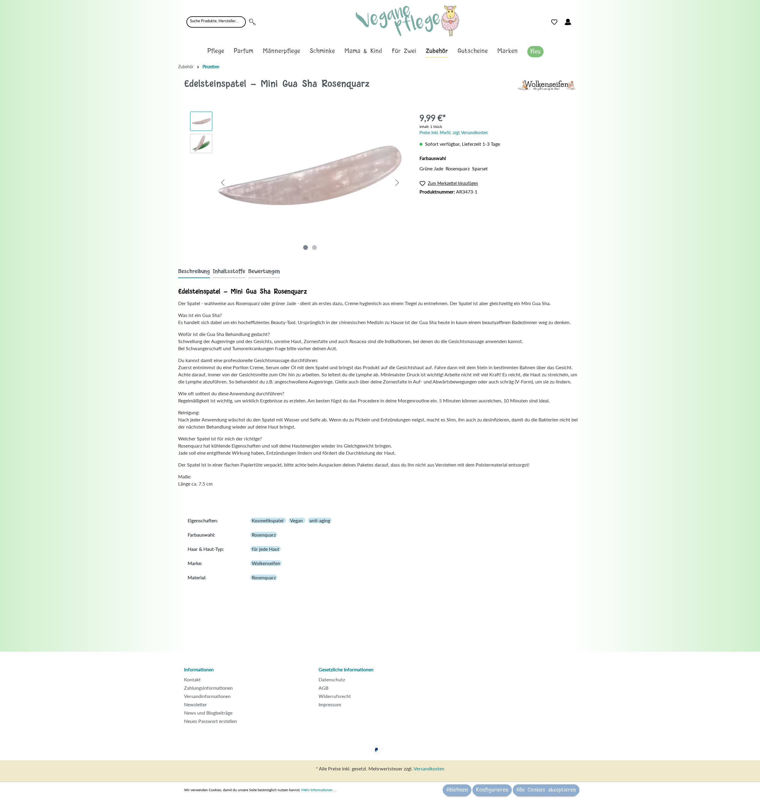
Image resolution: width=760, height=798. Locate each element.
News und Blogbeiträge (208, 712)
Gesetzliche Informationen (346, 669)
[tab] (194, 271)
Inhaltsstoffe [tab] (229, 272)
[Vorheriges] (222, 182)
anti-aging (319, 520)
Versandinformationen (207, 696)
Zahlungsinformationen (208, 688)
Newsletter (195, 704)
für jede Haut (265, 549)
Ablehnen (457, 790)
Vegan (297, 520)
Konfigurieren (492, 790)
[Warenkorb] (578, 20)
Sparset (480, 168)
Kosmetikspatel (268, 520)
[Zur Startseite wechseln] (407, 21)
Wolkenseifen (266, 563)
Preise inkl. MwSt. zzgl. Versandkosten (453, 132)
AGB (323, 688)
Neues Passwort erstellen (210, 721)
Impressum (330, 704)
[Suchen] (252, 22)
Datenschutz (332, 679)
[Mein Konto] (568, 22)
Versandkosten (429, 768)
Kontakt (192, 679)
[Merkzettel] (554, 22)
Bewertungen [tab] (264, 272)
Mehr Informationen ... (318, 790)
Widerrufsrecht (335, 696)
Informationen (199, 669)
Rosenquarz (458, 168)
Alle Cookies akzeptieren (546, 790)
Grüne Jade (431, 168)
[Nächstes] (397, 182)
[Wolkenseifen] (546, 85)
